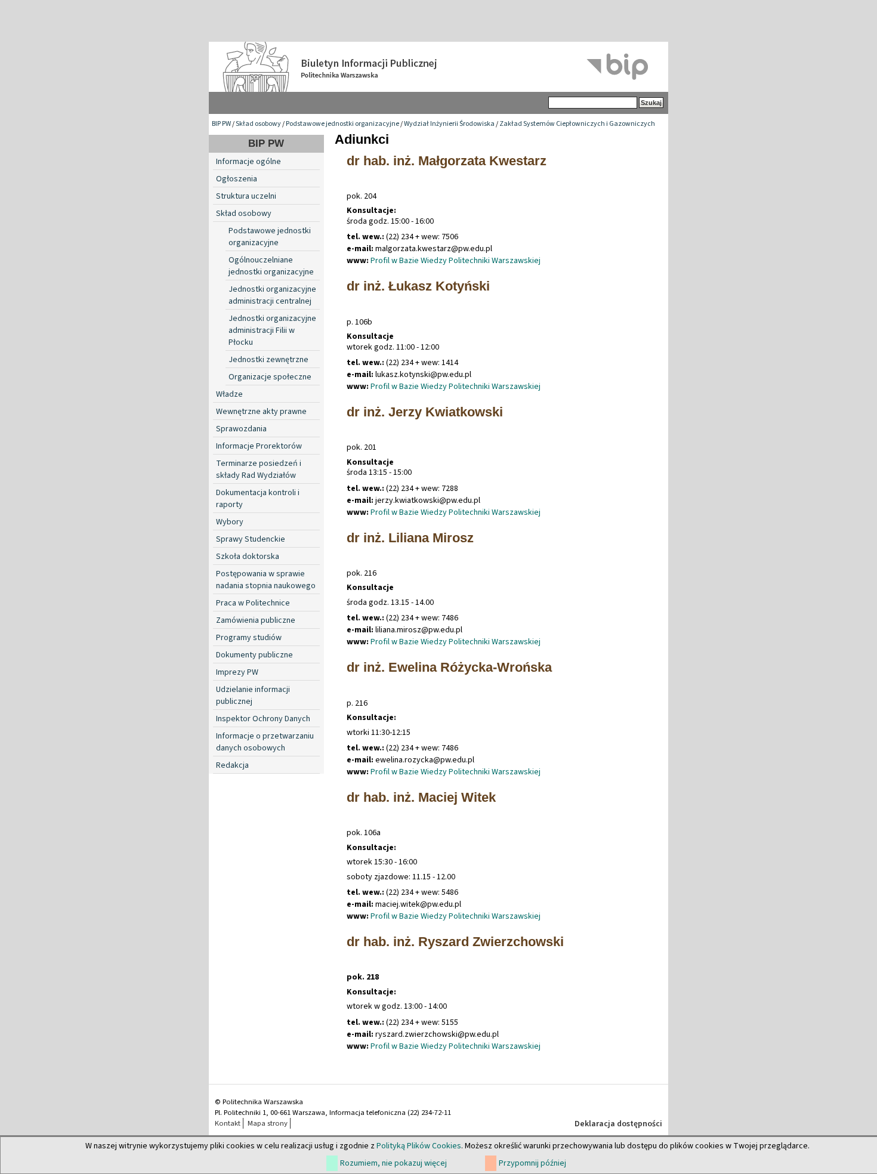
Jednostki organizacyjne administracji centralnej (272, 295)
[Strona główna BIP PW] (438, 67)
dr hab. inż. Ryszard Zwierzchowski (455, 941)
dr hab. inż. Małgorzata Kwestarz (446, 160)
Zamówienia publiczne (255, 620)
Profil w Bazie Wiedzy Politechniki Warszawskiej (455, 261)
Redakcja (232, 765)
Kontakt (227, 1123)
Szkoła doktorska (247, 557)
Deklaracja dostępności (618, 1124)
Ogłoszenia (236, 179)
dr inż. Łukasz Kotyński (418, 286)
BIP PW (221, 124)
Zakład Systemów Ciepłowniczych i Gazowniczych (577, 124)
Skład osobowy (258, 124)
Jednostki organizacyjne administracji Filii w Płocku (272, 330)
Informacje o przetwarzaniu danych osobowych (265, 742)
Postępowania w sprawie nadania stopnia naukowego (266, 580)
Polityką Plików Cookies (418, 1146)
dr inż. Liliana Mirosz (410, 537)
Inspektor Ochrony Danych (263, 719)
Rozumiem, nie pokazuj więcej (393, 1163)
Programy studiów (249, 638)
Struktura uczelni (246, 196)
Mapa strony (268, 1123)
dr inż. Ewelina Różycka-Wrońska (449, 667)
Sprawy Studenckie (250, 539)
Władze (229, 394)
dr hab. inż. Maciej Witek (421, 797)
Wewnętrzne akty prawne (261, 412)
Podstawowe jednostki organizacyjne (342, 124)
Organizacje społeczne (269, 377)
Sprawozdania (241, 429)
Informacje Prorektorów (259, 446)
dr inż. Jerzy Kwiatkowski (425, 411)
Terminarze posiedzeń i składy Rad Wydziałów (258, 469)
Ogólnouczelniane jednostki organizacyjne (271, 266)
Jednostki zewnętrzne (268, 360)
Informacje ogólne (248, 162)
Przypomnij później (532, 1163)
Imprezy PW (237, 672)
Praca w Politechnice (253, 603)
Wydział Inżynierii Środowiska (450, 124)
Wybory (229, 522)
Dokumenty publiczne (254, 655)
